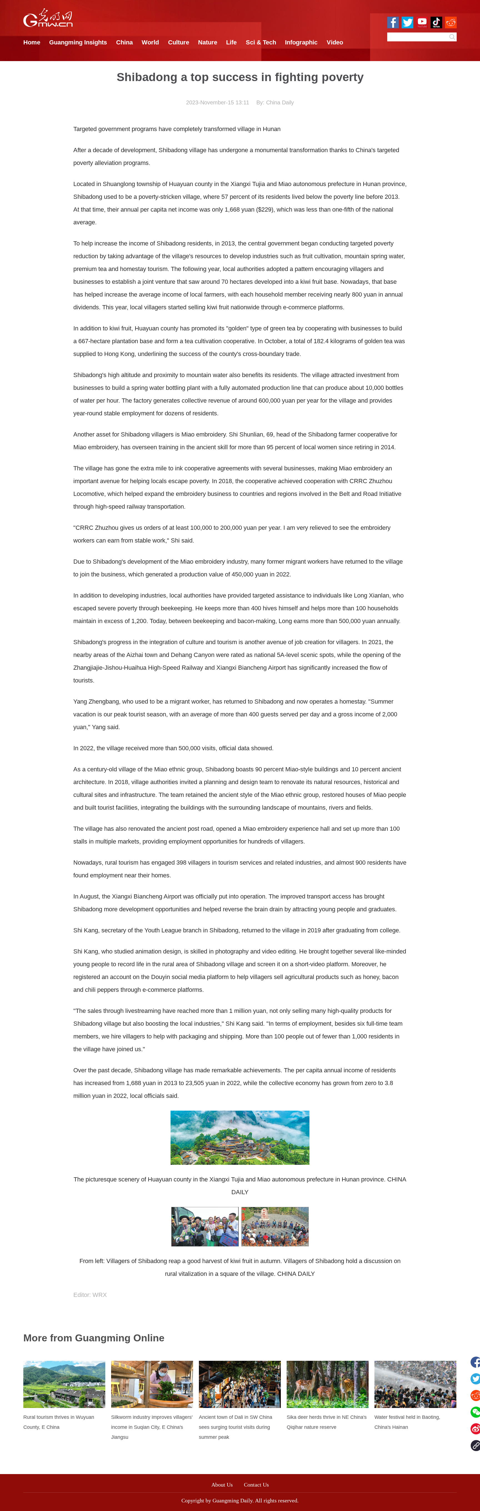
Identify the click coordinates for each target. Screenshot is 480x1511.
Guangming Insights (78, 42)
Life (231, 42)
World (150, 42)
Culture (178, 42)
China (124, 42)
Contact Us (259, 1485)
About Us (222, 1485)
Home (31, 42)
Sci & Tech (261, 42)
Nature (207, 42)
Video (335, 42)
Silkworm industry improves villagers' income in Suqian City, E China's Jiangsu (151, 1427)
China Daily (280, 102)
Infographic (301, 42)
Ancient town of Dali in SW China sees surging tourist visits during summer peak (235, 1427)
